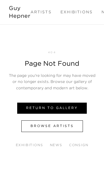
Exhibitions (76, 12)
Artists (41, 12)
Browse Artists (52, 126)
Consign (78, 145)
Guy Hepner (20, 12)
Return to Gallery (52, 108)
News (56, 145)
